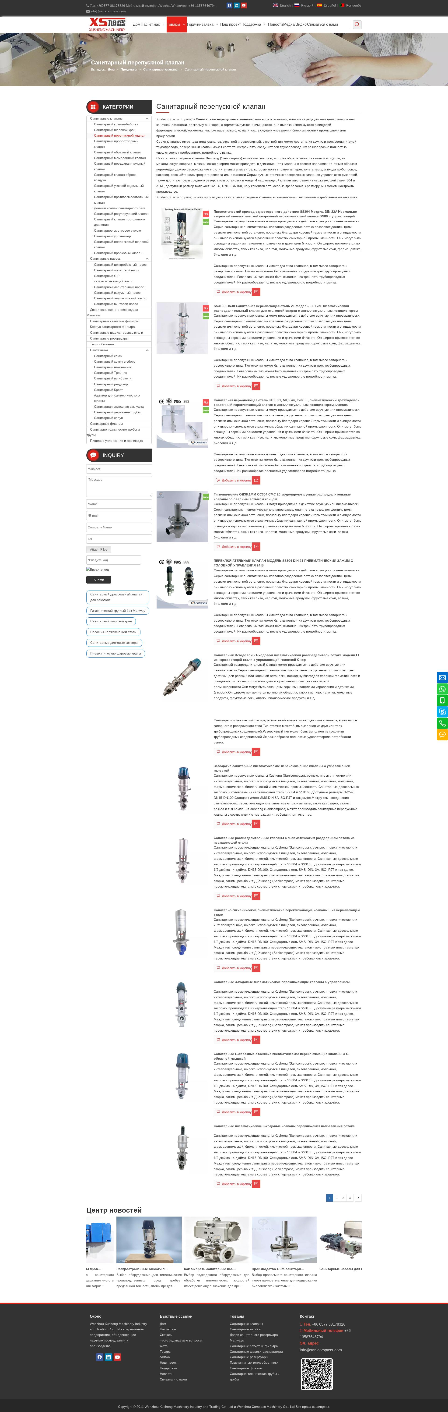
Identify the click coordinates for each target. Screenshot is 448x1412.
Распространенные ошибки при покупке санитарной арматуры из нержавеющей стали (128, 1269)
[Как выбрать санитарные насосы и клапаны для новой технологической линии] (201, 1263)
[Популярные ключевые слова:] (357, 25)
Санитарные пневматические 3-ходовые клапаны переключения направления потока (284, 1126)
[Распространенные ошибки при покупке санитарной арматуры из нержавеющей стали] (134, 1263)
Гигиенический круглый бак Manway (117, 610)
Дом (163, 1324)
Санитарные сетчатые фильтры (114, 321)
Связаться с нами (173, 1379)
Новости (166, 1374)
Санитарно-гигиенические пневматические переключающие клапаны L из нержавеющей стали (287, 912)
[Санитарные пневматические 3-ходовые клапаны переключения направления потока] (182, 1148)
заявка (165, 1357)
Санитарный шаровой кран (111, 621)
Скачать (166, 1335)
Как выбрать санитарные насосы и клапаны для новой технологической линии (195, 1269)
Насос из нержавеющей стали (113, 632)
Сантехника (99, 350)
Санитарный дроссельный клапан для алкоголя (116, 597)
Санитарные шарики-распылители (116, 332)
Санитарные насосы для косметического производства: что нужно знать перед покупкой (330, 1269)
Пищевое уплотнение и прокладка (116, 440)
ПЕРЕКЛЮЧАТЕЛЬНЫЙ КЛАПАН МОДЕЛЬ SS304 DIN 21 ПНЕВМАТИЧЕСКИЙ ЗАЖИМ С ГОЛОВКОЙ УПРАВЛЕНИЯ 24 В (283, 563)
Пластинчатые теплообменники (254, 1362)
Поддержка (168, 1368)
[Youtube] (244, 5)
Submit (99, 580)
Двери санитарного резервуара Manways (112, 312)
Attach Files (98, 549)
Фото (164, 1346)
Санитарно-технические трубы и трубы (113, 432)
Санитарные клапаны (106, 118)
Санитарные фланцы (106, 423)
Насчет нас (168, 1329)
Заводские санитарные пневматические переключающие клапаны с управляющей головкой (282, 768)
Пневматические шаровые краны (115, 653)
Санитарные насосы (105, 258)
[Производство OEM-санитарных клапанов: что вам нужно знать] (269, 1263)
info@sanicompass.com (108, 11)
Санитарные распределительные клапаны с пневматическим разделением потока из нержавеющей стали (284, 840)
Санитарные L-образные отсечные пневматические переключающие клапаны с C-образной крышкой (282, 1056)
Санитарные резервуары (109, 338)
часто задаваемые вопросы (181, 1340)
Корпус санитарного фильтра (112, 327)
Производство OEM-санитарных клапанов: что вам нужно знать (263, 1269)
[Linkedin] (237, 5)
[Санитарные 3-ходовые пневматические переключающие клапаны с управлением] (182, 1004)
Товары (165, 1351)
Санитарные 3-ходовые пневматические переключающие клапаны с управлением (282, 982)
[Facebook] (229, 5)
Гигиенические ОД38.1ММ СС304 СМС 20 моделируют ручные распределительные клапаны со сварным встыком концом (282, 496)
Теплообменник (102, 344)
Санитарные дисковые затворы (114, 642)
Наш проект (169, 1362)
